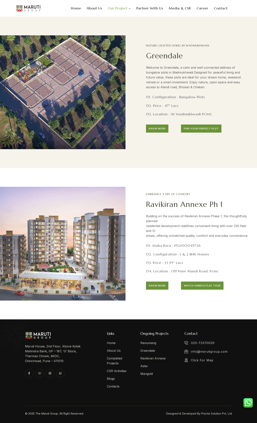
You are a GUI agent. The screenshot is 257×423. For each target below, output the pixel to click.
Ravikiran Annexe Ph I (184, 204)
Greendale (164, 56)
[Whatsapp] (60, 373)
